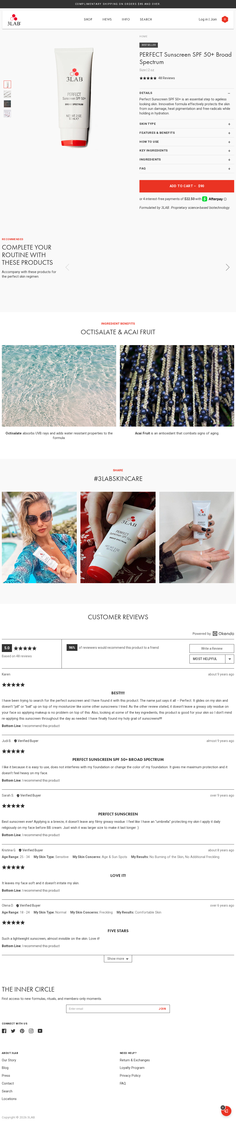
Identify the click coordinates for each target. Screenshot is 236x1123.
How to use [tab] (149, 141)
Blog (5, 1068)
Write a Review (212, 648)
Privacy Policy (130, 1076)
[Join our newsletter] (226, 1111)
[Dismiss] (223, 1107)
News (107, 19)
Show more (115, 958)
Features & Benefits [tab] (157, 132)
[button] (157, 78)
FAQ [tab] (142, 168)
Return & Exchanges (135, 1060)
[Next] (227, 267)
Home (143, 36)
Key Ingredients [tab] (153, 150)
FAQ (123, 1083)
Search (146, 19)
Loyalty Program (132, 1068)
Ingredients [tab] (150, 159)
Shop (88, 19)
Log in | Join (208, 19)
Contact (8, 1083)
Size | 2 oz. (147, 70)
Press (6, 1076)
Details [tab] (145, 93)
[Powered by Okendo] (213, 633)
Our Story (9, 1060)
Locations (9, 1099)
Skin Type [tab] (147, 123)
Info (126, 19)
